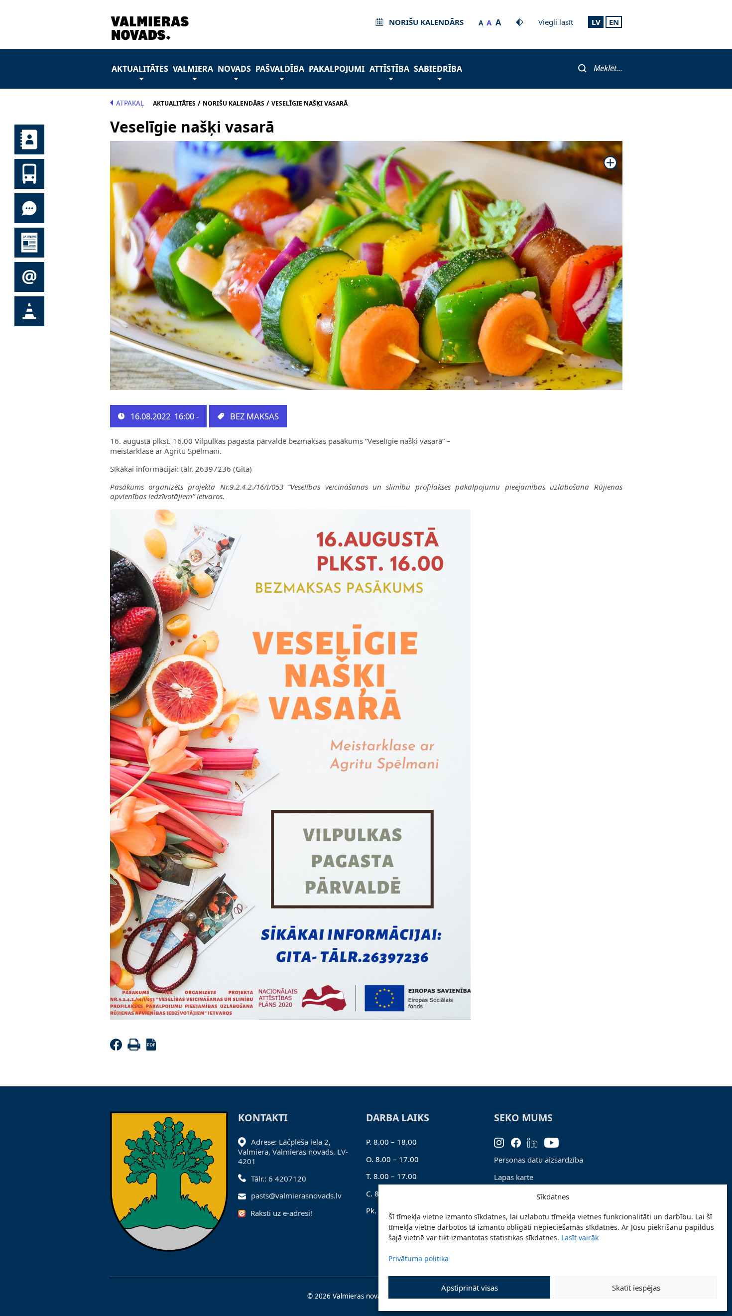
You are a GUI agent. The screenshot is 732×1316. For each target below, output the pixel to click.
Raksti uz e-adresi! (281, 1213)
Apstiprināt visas (469, 1288)
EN (614, 22)
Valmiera (193, 68)
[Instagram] (502, 1142)
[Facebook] (118, 1048)
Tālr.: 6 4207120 (278, 1179)
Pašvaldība (279, 68)
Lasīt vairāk (580, 1237)
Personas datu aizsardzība (538, 1160)
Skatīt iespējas (636, 1288)
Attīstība (389, 68)
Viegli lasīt (555, 22)
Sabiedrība (438, 68)
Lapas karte (513, 1177)
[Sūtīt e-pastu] (244, 1195)
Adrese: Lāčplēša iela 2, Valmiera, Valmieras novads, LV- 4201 (293, 1151)
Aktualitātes (140, 68)
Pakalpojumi (337, 68)
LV (596, 22)
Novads (234, 68)
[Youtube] (555, 1142)
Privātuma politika (418, 1258)
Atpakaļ (130, 103)
